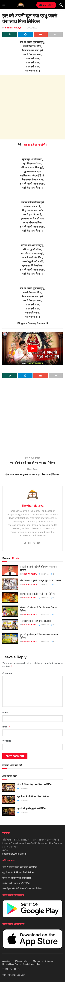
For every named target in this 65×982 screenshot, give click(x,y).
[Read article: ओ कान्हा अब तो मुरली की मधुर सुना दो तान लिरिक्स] (10, 584)
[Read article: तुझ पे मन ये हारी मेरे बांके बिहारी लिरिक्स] (8, 799)
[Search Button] (61, 4)
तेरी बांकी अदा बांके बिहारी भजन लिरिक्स (35, 620)
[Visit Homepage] (21, 5)
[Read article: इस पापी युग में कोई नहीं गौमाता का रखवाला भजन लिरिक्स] (10, 638)
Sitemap (49, 960)
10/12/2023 (44, 574)
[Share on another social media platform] (55, 34)
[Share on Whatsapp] (9, 34)
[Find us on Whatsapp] (19, 969)
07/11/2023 (44, 614)
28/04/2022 (44, 584)
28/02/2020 (44, 642)
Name (6, 712)
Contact (36, 960)
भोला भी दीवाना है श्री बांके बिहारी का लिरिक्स (34, 784)
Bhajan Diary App (10, 963)
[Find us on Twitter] (10, 969)
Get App (47, 4)
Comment (8, 673)
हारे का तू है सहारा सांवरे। (35, 144)
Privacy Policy (22, 960)
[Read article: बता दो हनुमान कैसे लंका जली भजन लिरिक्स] (10, 597)
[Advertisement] (32, 107)
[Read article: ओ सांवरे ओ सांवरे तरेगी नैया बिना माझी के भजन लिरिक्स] (10, 611)
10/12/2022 (44, 625)
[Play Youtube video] (32, 348)
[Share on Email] (41, 34)
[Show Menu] (3, 4)
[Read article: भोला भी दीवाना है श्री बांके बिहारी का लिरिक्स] (8, 787)
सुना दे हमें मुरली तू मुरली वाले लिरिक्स (31, 808)
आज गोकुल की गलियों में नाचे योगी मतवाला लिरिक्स (21, 888)
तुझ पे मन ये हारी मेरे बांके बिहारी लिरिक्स (33, 796)
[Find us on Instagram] (7, 969)
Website (6, 740)
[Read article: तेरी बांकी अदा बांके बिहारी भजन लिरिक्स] (10, 624)
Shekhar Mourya (13, 27)
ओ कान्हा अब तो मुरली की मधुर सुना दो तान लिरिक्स (40, 580)
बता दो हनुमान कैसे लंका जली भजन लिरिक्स (37, 593)
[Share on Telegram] (25, 34)
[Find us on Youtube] (15, 969)
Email (6, 726)
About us (6, 960)
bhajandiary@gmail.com (14, 853)
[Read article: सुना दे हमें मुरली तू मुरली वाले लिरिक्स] (8, 811)
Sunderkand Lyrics (31, 963)
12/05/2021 (44, 598)
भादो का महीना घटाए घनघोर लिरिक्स (16, 883)
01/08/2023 (32, 27)
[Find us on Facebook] (3, 969)
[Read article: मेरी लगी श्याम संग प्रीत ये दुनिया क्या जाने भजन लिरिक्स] (10, 570)
